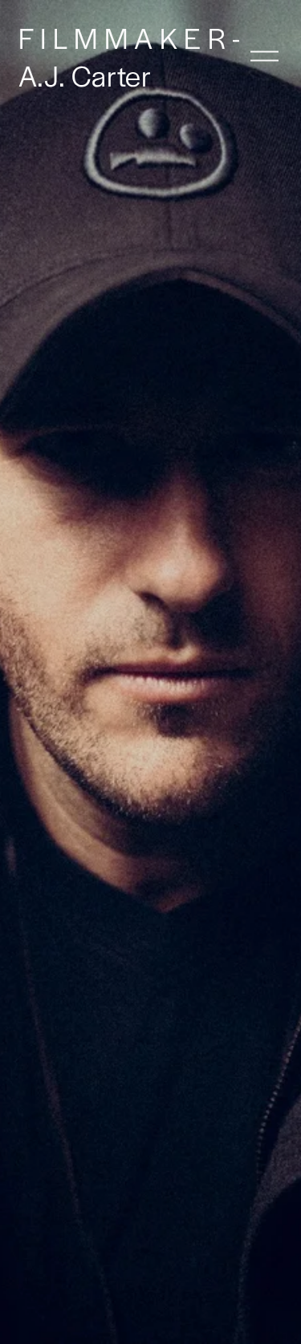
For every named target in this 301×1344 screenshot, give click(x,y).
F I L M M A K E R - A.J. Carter (129, 56)
